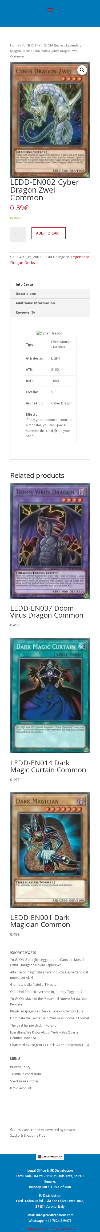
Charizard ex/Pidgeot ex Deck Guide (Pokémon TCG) (49, 1045)
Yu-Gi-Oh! (29, 45)
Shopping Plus (34, 1135)
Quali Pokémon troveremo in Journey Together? (46, 991)
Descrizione (26, 293)
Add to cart (48, 233)
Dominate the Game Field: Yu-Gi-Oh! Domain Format (49, 1018)
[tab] (50, 284)
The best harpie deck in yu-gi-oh (34, 1025)
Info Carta (24, 284)
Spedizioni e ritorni (24, 1081)
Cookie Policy (61, 1229)
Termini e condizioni (25, 1074)
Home (14, 45)
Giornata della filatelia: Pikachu (33, 984)
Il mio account (20, 1088)
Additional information (35, 303)
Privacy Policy (20, 1067)
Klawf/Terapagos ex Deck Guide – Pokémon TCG (46, 1011)
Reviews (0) (25, 312)
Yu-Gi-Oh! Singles (51, 45)
